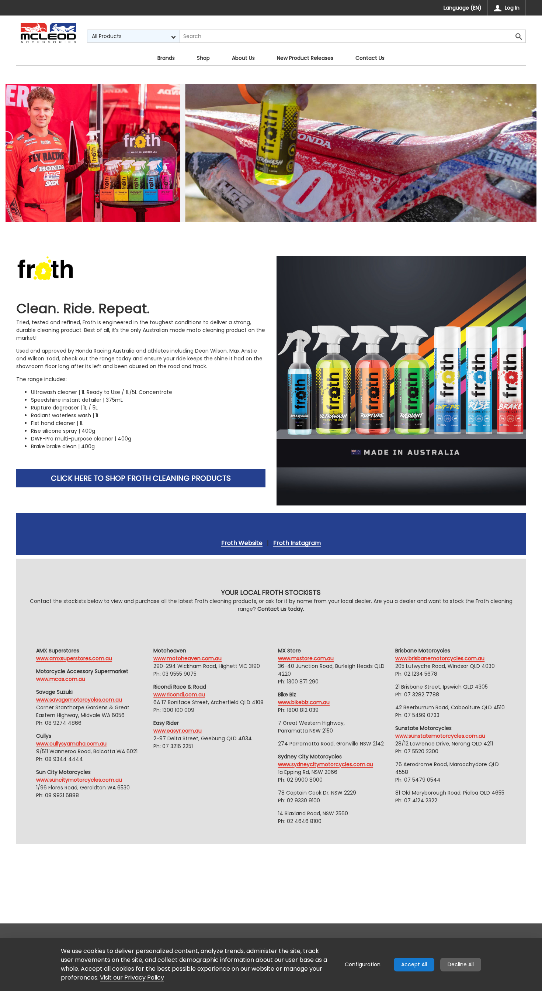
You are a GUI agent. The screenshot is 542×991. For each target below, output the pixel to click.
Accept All (414, 964)
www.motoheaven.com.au (187, 658)
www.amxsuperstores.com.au (74, 658)
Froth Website (242, 543)
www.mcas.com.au (60, 679)
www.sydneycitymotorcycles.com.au (325, 764)
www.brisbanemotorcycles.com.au (439, 658)
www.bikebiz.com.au (304, 702)
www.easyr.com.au (177, 730)
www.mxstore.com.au (306, 658)
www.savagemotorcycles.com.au (79, 699)
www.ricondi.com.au (179, 694)
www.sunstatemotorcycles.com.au (440, 736)
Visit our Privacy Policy (132, 977)
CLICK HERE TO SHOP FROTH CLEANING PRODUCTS (141, 478)
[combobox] (133, 36)
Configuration (363, 964)
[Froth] (48, 33)
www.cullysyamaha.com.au (71, 743)
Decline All (461, 964)
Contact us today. (280, 609)
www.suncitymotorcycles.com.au (79, 779)
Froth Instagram (297, 543)
